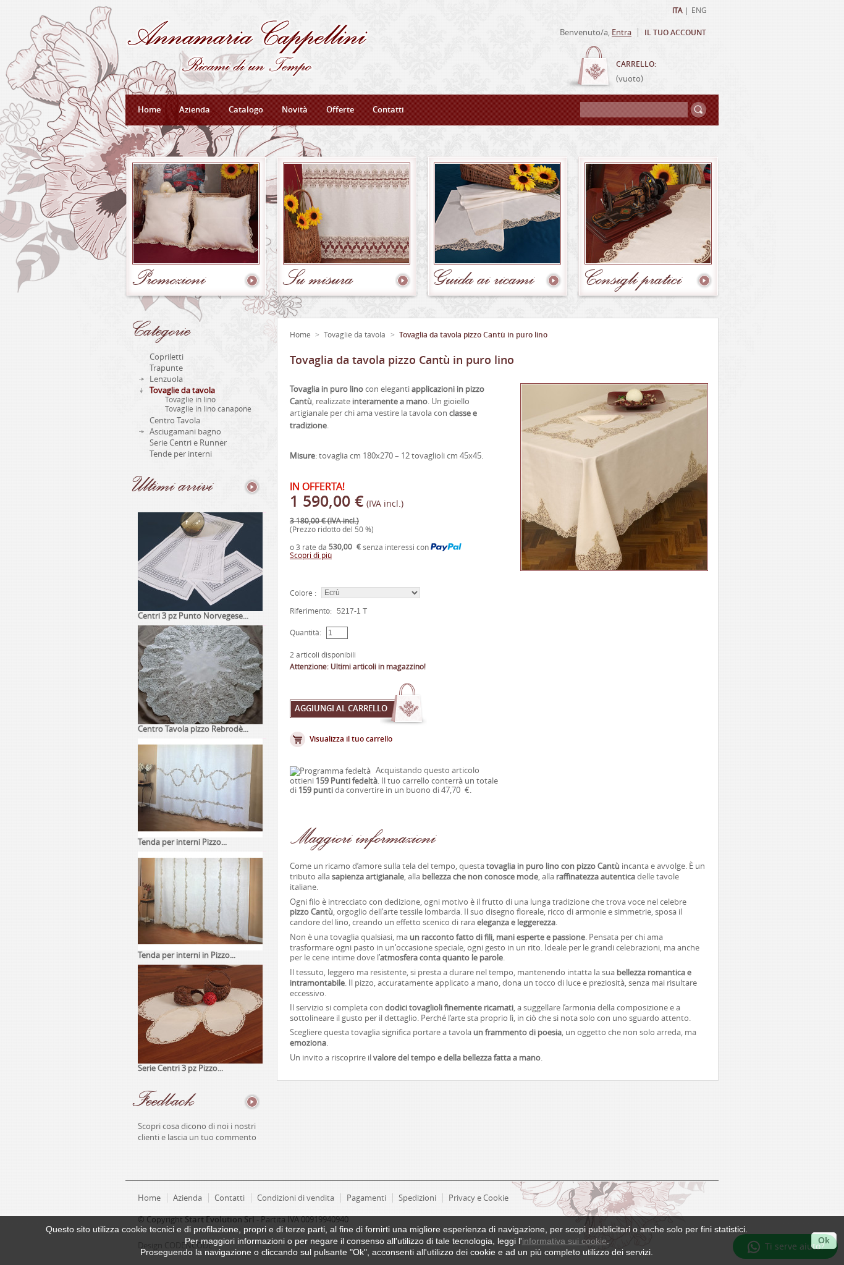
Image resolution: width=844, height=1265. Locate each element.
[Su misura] (348, 176)
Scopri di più (311, 555)
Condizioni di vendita (295, 1198)
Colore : (303, 593)
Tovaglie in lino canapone (208, 409)
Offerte (340, 109)
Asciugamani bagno (185, 431)
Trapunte (166, 368)
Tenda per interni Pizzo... (182, 842)
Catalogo (246, 109)
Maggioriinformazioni (363, 836)
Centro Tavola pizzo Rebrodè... (193, 729)
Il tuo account (675, 32)
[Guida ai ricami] (499, 176)
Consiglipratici (633, 281)
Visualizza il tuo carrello (351, 739)
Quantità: (305, 632)
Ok (824, 1240)
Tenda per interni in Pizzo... (186, 955)
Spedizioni (417, 1198)
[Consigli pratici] (650, 176)
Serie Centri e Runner (188, 442)
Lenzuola (166, 379)
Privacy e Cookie (479, 1198)
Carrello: (636, 64)
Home (149, 109)
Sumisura (317, 281)
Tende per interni (181, 454)
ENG (699, 10)
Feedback (163, 1102)
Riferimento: (311, 611)
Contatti (388, 109)
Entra (621, 32)
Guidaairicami (483, 281)
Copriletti (167, 357)
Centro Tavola (175, 420)
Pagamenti (366, 1198)
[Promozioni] (197, 176)
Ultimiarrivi (172, 487)
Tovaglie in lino (190, 400)
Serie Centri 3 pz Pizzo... (180, 1068)
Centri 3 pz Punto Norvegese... (193, 615)
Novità (295, 109)
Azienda (194, 109)
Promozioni (169, 281)
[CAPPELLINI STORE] (247, 74)
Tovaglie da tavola (182, 390)
